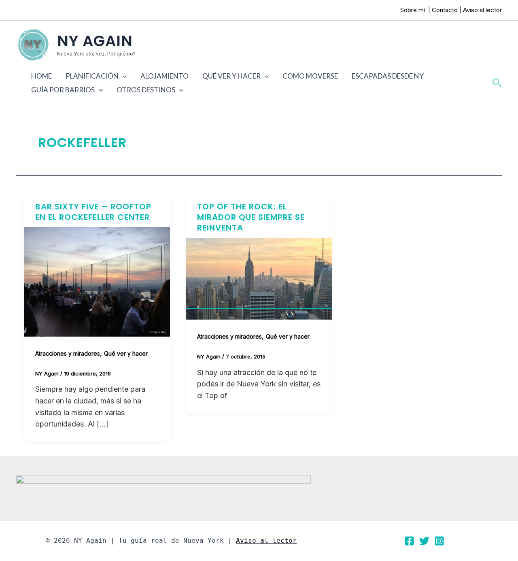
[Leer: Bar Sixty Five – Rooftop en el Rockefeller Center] (97, 281)
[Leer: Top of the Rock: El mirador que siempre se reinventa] (259, 278)
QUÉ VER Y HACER (231, 76)
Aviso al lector (482, 10)
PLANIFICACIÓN (92, 76)
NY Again (95, 40)
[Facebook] (409, 541)
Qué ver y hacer (126, 353)
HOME (41, 76)
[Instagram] (439, 541)
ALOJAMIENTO (164, 76)
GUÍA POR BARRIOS (63, 89)
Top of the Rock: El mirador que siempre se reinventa (251, 217)
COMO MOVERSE (310, 76)
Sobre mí (413, 10)
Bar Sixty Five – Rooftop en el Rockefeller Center (93, 212)
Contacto (445, 10)
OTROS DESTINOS (146, 89)
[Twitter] (424, 541)
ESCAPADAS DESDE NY (388, 76)
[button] (123, 76)
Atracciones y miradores (67, 353)
